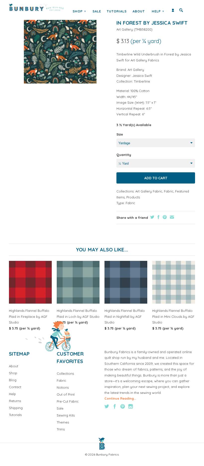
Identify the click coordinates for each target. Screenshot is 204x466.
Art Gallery (124, 29)
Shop (79, 11)
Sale (97, 11)
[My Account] (173, 11)
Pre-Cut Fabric (68, 401)
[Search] (181, 11)
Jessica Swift (142, 76)
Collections (65, 373)
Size (119, 134)
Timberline (142, 81)
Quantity (123, 155)
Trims (61, 429)
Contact (15, 387)
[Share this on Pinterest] (164, 217)
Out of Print (66, 394)
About (139, 11)
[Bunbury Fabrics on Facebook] (114, 406)
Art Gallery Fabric (148, 191)
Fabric (168, 191)
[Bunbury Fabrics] (36, 7)
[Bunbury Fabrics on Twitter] (106, 406)
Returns (15, 401)
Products (133, 197)
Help (158, 11)
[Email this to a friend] (171, 217)
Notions (63, 387)
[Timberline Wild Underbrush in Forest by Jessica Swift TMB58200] (60, 47)
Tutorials (117, 11)
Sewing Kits (66, 415)
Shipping (16, 408)
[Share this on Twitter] (151, 217)
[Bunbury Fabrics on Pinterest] (122, 406)
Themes (63, 422)
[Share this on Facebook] (157, 217)
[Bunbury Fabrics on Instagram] (130, 406)
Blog (12, 380)
